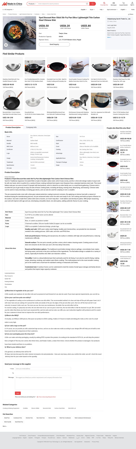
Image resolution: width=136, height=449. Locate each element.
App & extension (111, 9)
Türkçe (104, 437)
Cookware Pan (18, 418)
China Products (32, 435)
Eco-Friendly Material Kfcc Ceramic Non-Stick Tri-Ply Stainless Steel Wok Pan (126, 146)
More (108, 37)
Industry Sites (80, 435)
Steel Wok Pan (19, 422)
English (25, 437)
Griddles (25, 408)
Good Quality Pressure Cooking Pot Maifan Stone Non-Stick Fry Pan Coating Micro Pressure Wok (126, 174)
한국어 (83, 437)
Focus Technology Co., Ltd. (56, 441)
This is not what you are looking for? (25, 397)
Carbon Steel (34, 140)
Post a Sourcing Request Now (46, 397)
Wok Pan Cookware (65, 418)
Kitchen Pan (29, 418)
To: (13, 373)
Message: (11, 377)
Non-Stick (82, 143)
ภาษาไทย (98, 437)
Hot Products (22, 435)
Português (37, 437)
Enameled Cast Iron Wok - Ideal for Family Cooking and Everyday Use (126, 160)
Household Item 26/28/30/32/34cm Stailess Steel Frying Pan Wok (126, 230)
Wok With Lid (72, 408)
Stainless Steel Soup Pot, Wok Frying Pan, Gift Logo (126, 202)
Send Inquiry (54, 44)
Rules (133, 9)
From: (12, 369)
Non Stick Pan (41, 418)
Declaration (87, 441)
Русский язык (51, 437)
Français (44, 437)
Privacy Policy (95, 441)
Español (31, 437)
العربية (77, 437)
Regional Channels (90, 435)
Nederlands (71, 437)
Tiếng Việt (110, 437)
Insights (115, 435)
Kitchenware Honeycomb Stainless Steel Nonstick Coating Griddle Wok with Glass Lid (126, 257)
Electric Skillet (35, 408)
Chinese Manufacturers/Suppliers (46, 435)
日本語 (88, 437)
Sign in (132, 5)
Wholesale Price (71, 435)
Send (17, 393)
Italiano (59, 437)
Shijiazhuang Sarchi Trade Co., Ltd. (119, 19)
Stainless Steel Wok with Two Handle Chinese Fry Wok (126, 132)
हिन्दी (93, 437)
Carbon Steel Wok (59, 408)
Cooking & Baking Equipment (11, 408)
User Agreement (78, 441)
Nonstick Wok (47, 408)
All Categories (8, 9)
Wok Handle (7, 422)
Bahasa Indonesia (119, 437)
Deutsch (65, 437)
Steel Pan (7, 418)
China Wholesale (60, 435)
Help (101, 9)
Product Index (99, 435)
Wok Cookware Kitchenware (83, 418)
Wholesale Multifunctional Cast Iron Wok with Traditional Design (126, 244)
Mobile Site (108, 435)
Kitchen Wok (52, 418)
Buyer (91, 9)
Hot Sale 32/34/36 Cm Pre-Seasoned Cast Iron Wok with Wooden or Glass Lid (126, 188)
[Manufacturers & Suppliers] (12, 4)
